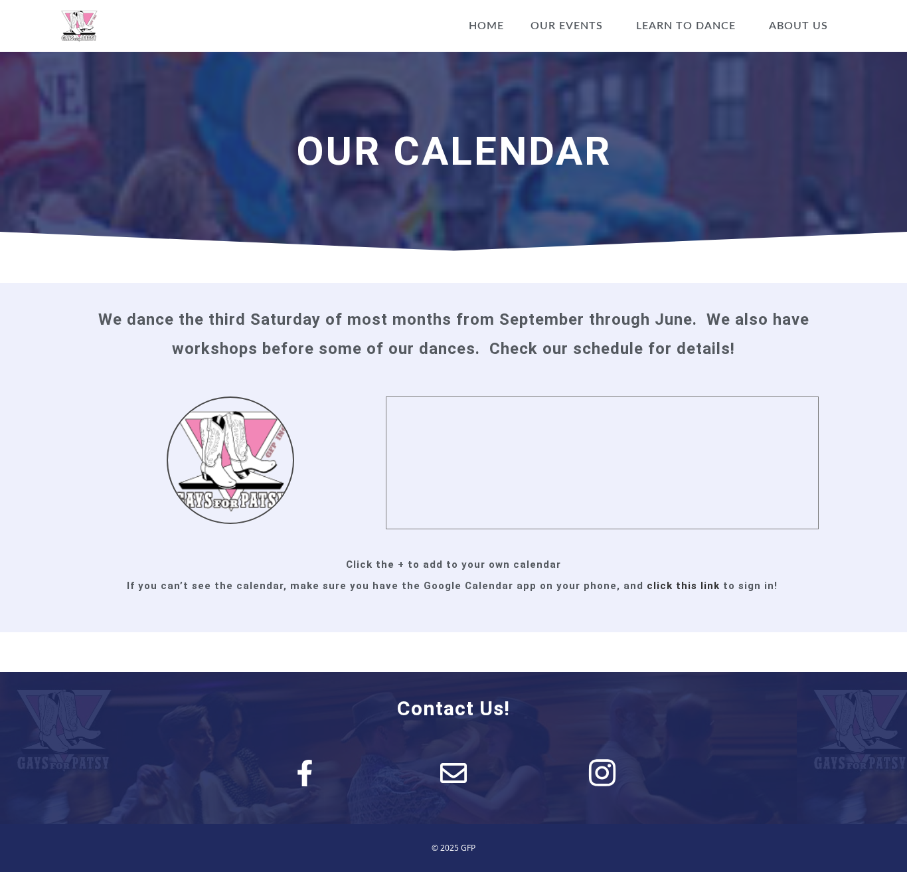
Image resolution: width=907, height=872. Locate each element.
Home (486, 26)
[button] (570, 26)
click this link (683, 586)
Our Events (567, 26)
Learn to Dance (686, 26)
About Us (798, 26)
